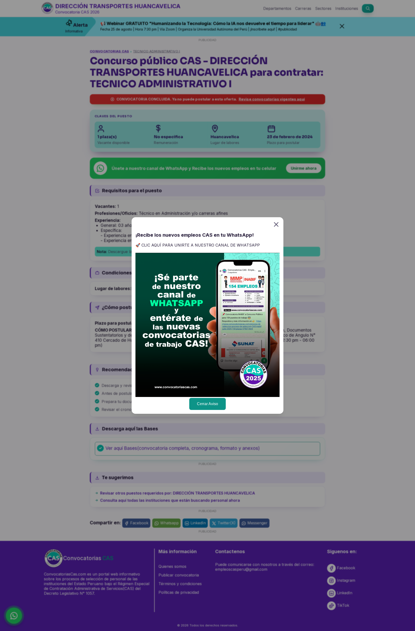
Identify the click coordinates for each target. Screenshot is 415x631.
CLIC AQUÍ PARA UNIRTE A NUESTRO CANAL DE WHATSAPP (200, 245)
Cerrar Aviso (207, 404)
